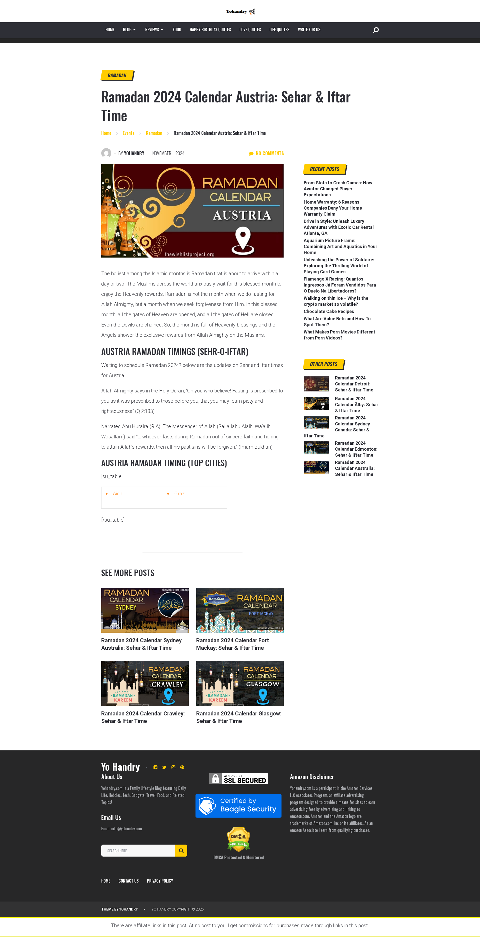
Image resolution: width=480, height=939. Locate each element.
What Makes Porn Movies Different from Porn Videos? (339, 334)
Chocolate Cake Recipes (329, 311)
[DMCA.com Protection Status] (238, 850)
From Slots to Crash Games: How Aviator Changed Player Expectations (338, 188)
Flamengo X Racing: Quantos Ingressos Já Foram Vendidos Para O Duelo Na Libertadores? (340, 285)
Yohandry (134, 153)
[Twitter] (164, 767)
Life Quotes (280, 29)
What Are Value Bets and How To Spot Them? (337, 321)
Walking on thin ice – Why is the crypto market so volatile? (336, 301)
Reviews (152, 29)
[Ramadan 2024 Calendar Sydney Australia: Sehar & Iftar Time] (145, 610)
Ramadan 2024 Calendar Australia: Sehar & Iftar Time (355, 468)
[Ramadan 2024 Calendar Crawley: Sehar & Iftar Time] (145, 683)
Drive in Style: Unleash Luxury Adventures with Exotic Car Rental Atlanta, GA (339, 227)
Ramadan (117, 75)
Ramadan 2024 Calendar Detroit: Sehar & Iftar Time (354, 383)
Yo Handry (120, 766)
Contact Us (128, 881)
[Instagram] (173, 767)
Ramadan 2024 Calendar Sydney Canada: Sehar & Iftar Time (337, 426)
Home (110, 29)
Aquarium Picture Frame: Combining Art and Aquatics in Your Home (340, 246)
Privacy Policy (160, 881)
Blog (127, 29)
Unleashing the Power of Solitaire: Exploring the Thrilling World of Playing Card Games (339, 265)
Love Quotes (250, 29)
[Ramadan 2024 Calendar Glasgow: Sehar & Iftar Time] (240, 683)
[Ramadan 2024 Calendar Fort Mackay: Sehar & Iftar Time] (240, 610)
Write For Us (309, 29)
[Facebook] (155, 767)
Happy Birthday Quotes (210, 29)
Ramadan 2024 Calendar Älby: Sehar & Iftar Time (356, 404)
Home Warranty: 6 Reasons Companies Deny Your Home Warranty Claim (333, 208)
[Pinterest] (182, 767)
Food (177, 29)
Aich (117, 494)
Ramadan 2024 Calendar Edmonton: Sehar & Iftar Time (356, 449)
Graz (179, 494)
